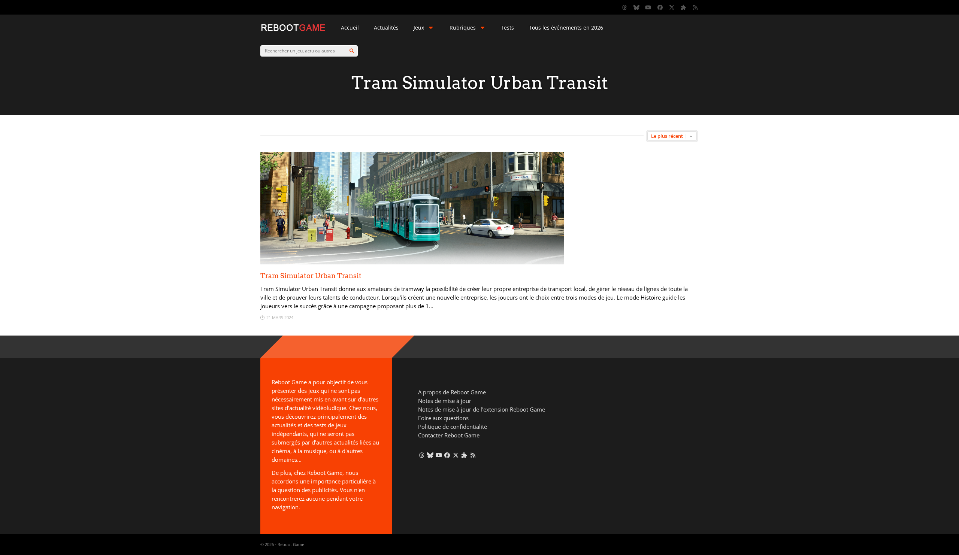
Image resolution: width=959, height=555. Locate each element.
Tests (507, 27)
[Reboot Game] (293, 30)
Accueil (350, 27)
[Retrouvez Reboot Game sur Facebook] (660, 7)
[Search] (352, 51)
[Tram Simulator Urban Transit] (412, 262)
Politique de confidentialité (452, 426)
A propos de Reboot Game (452, 392)
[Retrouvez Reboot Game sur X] (672, 7)
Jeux (419, 27)
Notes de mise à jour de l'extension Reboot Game (481, 409)
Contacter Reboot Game (449, 435)
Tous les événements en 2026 (566, 27)
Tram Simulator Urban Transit (310, 276)
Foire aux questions (443, 418)
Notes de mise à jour (444, 400)
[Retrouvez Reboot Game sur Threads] (624, 7)
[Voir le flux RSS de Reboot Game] (695, 7)
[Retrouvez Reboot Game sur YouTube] (648, 7)
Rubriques (463, 27)
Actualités (386, 27)
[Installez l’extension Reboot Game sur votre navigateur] (683, 7)
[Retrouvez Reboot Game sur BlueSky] (636, 7)
